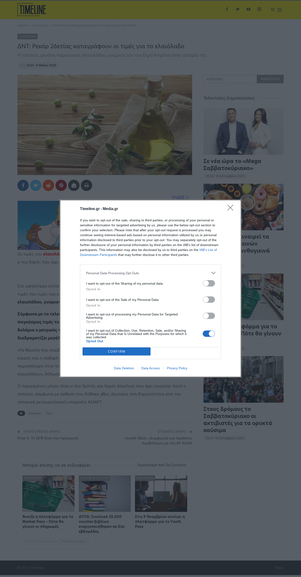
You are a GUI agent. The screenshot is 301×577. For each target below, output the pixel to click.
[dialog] (150, 288)
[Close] (231, 209)
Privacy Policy (177, 368)
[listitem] (150, 273)
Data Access (150, 368)
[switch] (209, 283)
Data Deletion (124, 368)
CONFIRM (116, 351)
